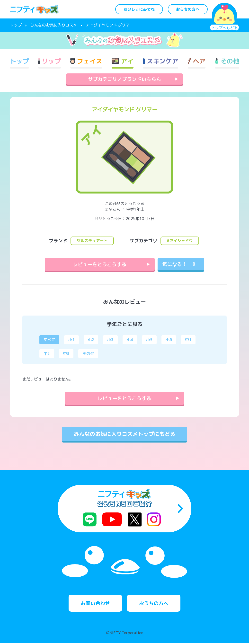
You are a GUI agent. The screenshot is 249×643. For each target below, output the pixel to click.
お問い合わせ (95, 603)
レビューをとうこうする (99, 264)
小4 (130, 339)
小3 (110, 339)
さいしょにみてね (139, 9)
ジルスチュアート (92, 240)
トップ (16, 25)
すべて (49, 339)
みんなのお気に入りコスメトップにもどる (124, 434)
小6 (169, 339)
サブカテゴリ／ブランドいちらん (124, 79)
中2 (47, 353)
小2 (91, 339)
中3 (66, 353)
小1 (71, 339)
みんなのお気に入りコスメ (53, 25)
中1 (188, 339)
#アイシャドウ (180, 240)
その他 (88, 353)
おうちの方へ (187, 9)
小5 (149, 339)
